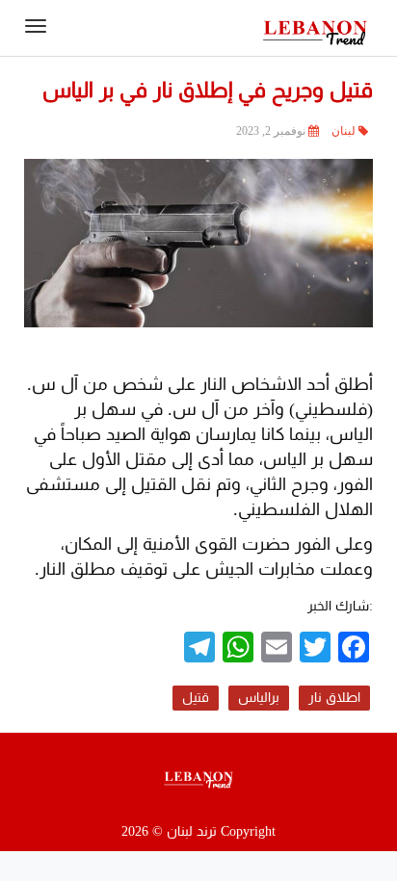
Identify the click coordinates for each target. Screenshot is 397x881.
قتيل (195, 697)
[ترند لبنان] (315, 31)
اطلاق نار (334, 697)
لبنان (343, 131)
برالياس (258, 697)
